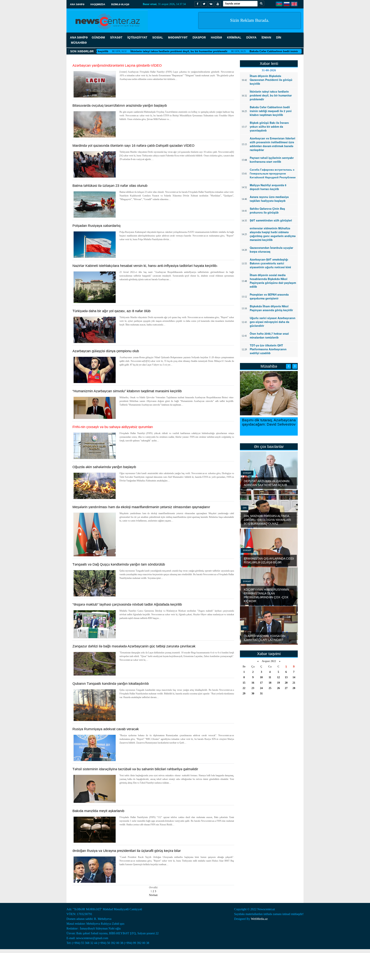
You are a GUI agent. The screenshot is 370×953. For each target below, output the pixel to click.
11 (270, 677)
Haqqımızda (97, 4)
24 (261, 688)
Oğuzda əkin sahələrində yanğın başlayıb (104, 467)
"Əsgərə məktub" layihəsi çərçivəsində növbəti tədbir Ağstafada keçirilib (127, 604)
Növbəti (153, 895)
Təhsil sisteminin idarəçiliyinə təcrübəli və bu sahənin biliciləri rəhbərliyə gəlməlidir (135, 769)
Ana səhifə (77, 4)
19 (278, 682)
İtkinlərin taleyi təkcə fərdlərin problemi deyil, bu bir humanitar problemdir (153, 51)
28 (294, 688)
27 (286, 688)
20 (286, 682)
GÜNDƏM (98, 37)
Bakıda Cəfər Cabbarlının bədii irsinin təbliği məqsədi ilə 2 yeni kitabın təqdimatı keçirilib (282, 51)
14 (294, 677)
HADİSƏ (216, 37)
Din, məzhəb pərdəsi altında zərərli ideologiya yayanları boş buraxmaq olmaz (267, 519)
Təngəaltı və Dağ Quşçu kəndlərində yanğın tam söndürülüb (118, 564)
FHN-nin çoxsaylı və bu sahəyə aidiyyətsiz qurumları (112, 427)
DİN (278, 37)
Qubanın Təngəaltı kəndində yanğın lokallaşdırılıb (110, 684)
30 (252, 693)
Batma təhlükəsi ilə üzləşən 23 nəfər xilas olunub (109, 186)
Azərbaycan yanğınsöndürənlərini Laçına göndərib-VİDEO (117, 65)
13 (286, 677)
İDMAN (266, 37)
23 (252, 688)
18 (270, 682)
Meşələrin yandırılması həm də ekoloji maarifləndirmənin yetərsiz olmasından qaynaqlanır (141, 507)
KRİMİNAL (234, 37)
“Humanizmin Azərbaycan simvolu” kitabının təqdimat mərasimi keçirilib (127, 391)
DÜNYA (251, 37)
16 (252, 682)
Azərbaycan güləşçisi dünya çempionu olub (105, 351)
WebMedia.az (259, 918)
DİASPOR (199, 37)
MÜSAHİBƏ (79, 42)
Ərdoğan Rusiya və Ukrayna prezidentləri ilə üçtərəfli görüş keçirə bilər (126, 851)
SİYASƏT (116, 37)
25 (270, 688)
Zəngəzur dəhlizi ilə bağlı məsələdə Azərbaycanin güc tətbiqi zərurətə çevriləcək (133, 646)
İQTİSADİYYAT (137, 37)
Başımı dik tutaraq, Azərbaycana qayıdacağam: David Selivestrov (269, 422)
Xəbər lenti (269, 63)
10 (261, 677)
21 (294, 682)
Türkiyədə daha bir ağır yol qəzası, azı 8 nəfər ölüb (111, 311)
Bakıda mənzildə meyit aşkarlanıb (98, 811)
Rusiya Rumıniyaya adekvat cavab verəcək (105, 729)
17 (261, 682)
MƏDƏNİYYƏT (178, 37)
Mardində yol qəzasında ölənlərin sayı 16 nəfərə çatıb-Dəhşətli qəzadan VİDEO (133, 146)
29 (244, 693)
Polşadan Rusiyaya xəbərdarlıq (96, 226)
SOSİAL (157, 37)
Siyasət (247, 473)
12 (278, 677)
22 (244, 688)
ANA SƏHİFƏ (79, 37)
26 (278, 688)
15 (244, 682)
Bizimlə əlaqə (120, 4)
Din (244, 508)
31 (261, 693)
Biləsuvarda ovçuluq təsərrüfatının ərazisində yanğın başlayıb (119, 105)
